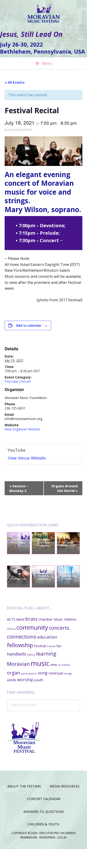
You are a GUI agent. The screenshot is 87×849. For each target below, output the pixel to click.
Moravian (18, 663)
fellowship (20, 645)
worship (25, 679)
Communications (68, 577)
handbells (16, 654)
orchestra (64, 665)
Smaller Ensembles (68, 544)
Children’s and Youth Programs (43, 542)
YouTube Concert (18, 381)
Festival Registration (18, 542)
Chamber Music (51, 619)
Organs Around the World (64, 488)
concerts (59, 627)
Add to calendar (28, 325)
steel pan (55, 673)
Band (20, 619)
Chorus (11, 628)
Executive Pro (49, 833)
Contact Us (18, 578)
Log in (62, 837)
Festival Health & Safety (43, 576)
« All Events (15, 82)
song (43, 673)
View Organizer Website (22, 429)
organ (13, 672)
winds (11, 679)
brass (31, 618)
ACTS (11, 619)
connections (21, 636)
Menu (47, 63)
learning (46, 653)
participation (29, 673)
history (31, 654)
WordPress (47, 837)
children (70, 619)
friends (51, 646)
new (53, 664)
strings (68, 673)
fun (58, 645)
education (47, 637)
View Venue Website (27, 458)
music (40, 663)
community (32, 627)
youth (38, 679)
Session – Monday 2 (18, 488)
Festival (40, 645)
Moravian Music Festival (43, 11)
